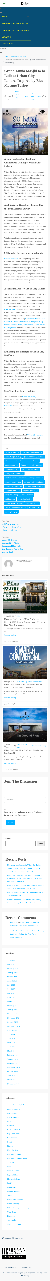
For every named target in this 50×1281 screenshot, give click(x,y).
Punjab (9, 1183)
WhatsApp (18, 1238)
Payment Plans (12, 1175)
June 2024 (11, 1039)
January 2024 (12, 1059)
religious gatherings (30, 490)
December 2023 (13, 1063)
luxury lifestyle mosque (14, 473)
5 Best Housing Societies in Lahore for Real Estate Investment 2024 (27, 934)
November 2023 (13, 1067)
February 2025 (12, 1006)
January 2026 (12, 973)
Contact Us (7, 44)
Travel (9, 1195)
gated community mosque (34, 457)
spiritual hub (10, 499)
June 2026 (11, 960)
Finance (10, 1146)
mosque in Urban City (13, 486)
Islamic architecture (31, 461)
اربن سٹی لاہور (11, 512)
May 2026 (11, 964)
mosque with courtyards (34, 486)
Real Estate (11, 1187)
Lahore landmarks (12, 469)
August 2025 (12, 981)
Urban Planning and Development (20, 1208)
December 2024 (13, 1014)
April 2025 (11, 997)
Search (8, 838)
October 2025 (12, 977)
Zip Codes (11, 1216)
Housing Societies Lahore (17, 1158)
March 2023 (12, 1080)
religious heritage (12, 495)
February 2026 (12, 968)
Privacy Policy (10, 1268)
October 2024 (12, 1022)
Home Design (12, 1150)
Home (6, 56)
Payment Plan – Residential (15, 23)
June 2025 (11, 989)
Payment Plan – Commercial (15, 30)
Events (9, 1142)
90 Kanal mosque (12, 452)
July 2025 (11, 985)
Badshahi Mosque (11, 309)
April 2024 (11, 1047)
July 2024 (11, 1034)
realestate (13, 922)
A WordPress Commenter (19, 931)
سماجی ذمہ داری (14, 1224)
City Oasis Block (32, 96)
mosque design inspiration (34, 482)
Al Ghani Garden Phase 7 (20, 322)
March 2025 (12, 1001)
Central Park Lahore (33, 319)
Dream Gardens (16, 325)
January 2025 (12, 1010)
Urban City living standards (15, 507)
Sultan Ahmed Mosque (14, 503)
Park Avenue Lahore (31, 325)
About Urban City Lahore (18, 56)
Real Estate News (13, 1191)
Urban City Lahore (11, 259)
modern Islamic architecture (16, 478)
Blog (26, 96)
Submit (10, 822)
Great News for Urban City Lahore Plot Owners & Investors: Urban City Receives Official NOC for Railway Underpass (25, 878)
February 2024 (12, 1055)
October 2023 (12, 1071)
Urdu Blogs (11, 1212)
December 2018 (13, 1084)
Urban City (8, 406)
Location (6, 37)
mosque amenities (36, 478)
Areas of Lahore (13, 1117)
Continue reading (10, 635)
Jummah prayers (11, 465)
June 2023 (11, 1076)
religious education (12, 490)
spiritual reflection (25, 499)
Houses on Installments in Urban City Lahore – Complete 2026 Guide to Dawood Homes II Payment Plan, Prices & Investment (24, 622)
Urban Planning (13, 1204)
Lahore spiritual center (30, 469)
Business (10, 1125)
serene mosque (27, 495)
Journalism (11, 1162)
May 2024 (11, 1043)
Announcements (37, 682)
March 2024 (12, 1051)
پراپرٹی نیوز (11, 1220)
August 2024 (12, 1030)
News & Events (13, 1171)
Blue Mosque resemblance (32, 452)
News (39, 96)
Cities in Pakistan (13, 1130)
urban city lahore (32, 503)
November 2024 (13, 1018)
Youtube (7, 1238)
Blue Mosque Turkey (13, 457)
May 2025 (11, 993)
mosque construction (13, 482)
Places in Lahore (13, 1179)
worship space (34, 507)
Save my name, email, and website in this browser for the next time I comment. (24, 813)
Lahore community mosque (31, 465)
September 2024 (13, 1026)
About (5, 17)
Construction (12, 1138)
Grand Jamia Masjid (30, 397)
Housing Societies (14, 1154)
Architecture (12, 1113)
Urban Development (15, 1200)
